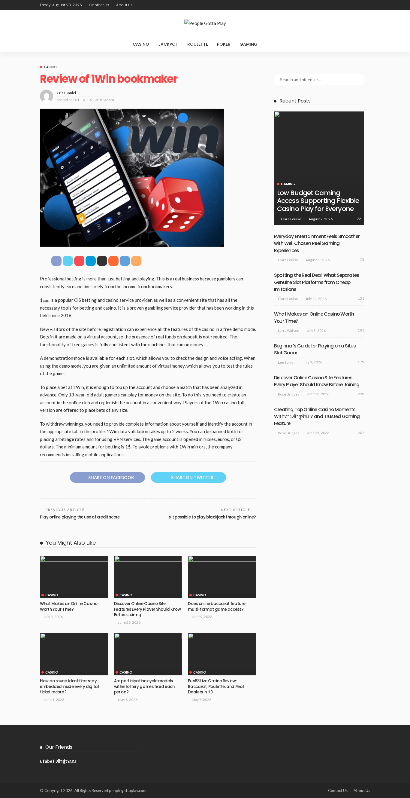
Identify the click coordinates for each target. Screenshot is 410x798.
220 (361, 394)
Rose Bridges (288, 394)
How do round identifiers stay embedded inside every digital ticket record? (69, 686)
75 (362, 259)
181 (361, 330)
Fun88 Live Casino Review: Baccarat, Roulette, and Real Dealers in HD (216, 686)
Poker (224, 44)
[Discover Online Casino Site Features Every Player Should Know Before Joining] (148, 577)
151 (361, 298)
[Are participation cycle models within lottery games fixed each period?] (148, 654)
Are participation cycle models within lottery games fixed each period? (144, 686)
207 (361, 432)
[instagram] (366, 5)
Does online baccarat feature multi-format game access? (216, 606)
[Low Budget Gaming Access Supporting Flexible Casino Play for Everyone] (319, 168)
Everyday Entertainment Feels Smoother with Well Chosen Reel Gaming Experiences (317, 243)
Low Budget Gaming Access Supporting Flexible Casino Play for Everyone (318, 200)
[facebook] (343, 5)
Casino (141, 44)
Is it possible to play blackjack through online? (211, 517)
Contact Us (99, 5)
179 (361, 362)
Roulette (197, 44)
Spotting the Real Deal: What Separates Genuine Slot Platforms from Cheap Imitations (316, 282)
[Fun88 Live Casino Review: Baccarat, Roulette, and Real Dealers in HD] (222, 654)
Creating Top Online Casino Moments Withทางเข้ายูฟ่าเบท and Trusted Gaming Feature (317, 416)
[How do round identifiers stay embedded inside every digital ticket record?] (74, 654)
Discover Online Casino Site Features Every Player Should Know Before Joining (147, 609)
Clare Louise (291, 219)
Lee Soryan (287, 362)
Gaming (249, 44)
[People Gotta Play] (205, 23)
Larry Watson (288, 330)
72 (359, 218)
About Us (124, 5)
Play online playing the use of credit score (80, 517)
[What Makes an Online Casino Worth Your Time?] (74, 577)
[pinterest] (358, 5)
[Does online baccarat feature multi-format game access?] (222, 577)
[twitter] (350, 5)
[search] (274, 44)
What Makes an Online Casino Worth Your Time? (68, 606)
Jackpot (168, 44)
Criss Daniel (66, 92)
